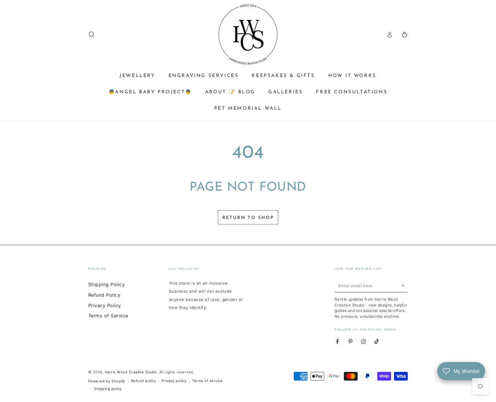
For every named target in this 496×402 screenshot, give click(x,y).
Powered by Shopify (106, 381)
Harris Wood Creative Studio (131, 372)
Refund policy (143, 381)
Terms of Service (108, 315)
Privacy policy (174, 381)
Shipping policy (108, 389)
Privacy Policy (104, 305)
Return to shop (248, 218)
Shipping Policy (106, 284)
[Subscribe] (404, 285)
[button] (91, 34)
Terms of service (207, 381)
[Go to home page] (248, 34)
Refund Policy (104, 295)
